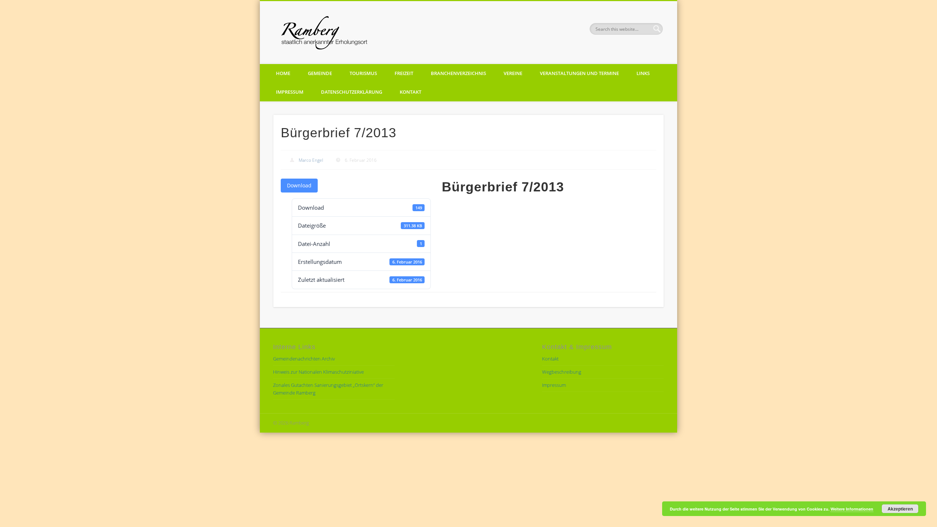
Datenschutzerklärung (351, 92)
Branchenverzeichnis (458, 73)
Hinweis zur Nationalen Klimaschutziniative (318, 372)
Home (283, 73)
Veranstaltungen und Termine (579, 73)
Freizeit (404, 73)
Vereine (513, 73)
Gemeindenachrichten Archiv (304, 358)
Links (643, 73)
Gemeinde (320, 73)
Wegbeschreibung (561, 372)
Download (299, 185)
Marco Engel (311, 160)
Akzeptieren (900, 508)
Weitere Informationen (851, 509)
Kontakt (410, 92)
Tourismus (363, 73)
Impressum (289, 92)
